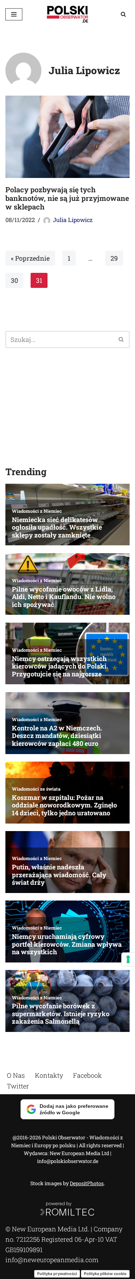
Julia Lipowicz (73, 219)
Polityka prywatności (57, 1273)
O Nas (16, 1075)
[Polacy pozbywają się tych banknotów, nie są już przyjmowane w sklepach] (67, 137)
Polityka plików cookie (105, 1273)
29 (114, 258)
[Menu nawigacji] (13, 14)
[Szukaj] (123, 14)
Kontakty (49, 1075)
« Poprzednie (30, 258)
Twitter (18, 1086)
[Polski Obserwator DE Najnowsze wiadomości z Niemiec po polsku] (67, 14)
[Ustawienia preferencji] (128, 959)
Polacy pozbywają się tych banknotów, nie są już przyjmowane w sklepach (67, 198)
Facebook (87, 1075)
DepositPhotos (87, 1183)
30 (14, 280)
